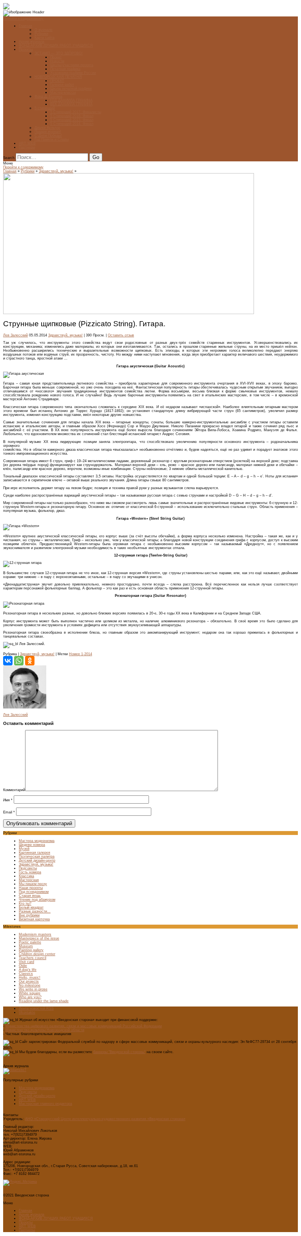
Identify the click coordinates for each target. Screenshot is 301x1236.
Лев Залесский (15, 335)
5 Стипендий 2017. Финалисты (75, 112)
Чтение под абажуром (37, 900)
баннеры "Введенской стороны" (119, 1052)
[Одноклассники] (29, 660)
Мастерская (29, 880)
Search (9, 158)
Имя (8, 800)
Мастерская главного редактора (45, 1104)
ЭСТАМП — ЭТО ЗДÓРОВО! (58, 53)
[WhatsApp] (19, 660)
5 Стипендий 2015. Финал (71, 120)
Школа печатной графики (71, 88)
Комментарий (14, 790)
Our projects (29, 981)
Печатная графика (65, 69)
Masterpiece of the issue (39, 938)
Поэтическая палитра (36, 856)
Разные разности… (35, 911)
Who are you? (30, 997)
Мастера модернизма (36, 841)
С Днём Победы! (48, 135)
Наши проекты (31, 888)
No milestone (29, 985)
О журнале (43, 30)
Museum (26, 946)
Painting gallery (31, 950)
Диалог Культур (47, 128)
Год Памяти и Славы (51, 139)
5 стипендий (44, 108)
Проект (56, 57)
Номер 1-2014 (80, 654)
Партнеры (27, 147)
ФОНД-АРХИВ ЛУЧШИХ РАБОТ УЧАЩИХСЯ (56, 45)
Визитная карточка (34, 919)
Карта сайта (44, 38)
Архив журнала (31, 41)
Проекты (26, 49)
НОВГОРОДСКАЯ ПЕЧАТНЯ (58, 77)
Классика (26, 876)
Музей (24, 849)
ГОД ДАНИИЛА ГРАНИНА (71, 100)
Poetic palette (30, 942)
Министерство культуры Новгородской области (44, 1030)
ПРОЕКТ (57, 81)
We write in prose (33, 989)
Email (9, 812)
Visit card (26, 962)
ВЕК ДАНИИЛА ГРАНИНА (71, 104)
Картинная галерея (34, 853)
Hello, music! (29, 977)
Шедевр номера (32, 845)
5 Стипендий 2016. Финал (71, 116)
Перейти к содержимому (23, 18)
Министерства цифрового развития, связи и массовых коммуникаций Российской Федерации (83, 1026)
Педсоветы (28, 868)
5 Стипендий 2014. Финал (71, 124)
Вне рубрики (29, 915)
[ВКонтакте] (8, 660)
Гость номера (30, 872)
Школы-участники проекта (71, 65)
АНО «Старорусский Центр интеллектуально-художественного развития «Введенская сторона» (105, 1119)
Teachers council (32, 958)
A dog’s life (27, 970)
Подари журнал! (47, 132)
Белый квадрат (31, 907)
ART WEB (27, 143)
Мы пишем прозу (33, 884)
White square (29, 993)
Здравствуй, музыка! (56, 171)
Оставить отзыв (121, 335)
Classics (26, 974)
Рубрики (41, 34)
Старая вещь (30, 896)
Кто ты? (25, 903)
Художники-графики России (73, 73)
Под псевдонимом (34, 892)
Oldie (23, 966)
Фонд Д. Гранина (48, 96)
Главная (25, 26)
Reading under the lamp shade (44, 1001)
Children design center (37, 954)
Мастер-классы (63, 92)
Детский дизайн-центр (37, 860)
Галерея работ (62, 85)
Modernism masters (35, 934)
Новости (57, 61)
